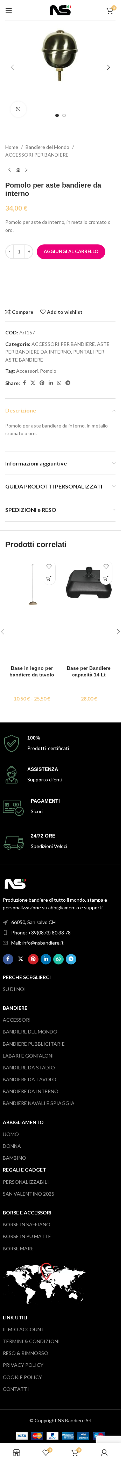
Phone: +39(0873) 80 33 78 (41, 932)
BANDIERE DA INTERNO (30, 1091)
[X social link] (32, 383)
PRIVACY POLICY (23, 1365)
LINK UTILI (15, 1317)
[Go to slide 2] (64, 115)
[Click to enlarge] (18, 109)
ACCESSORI (17, 1020)
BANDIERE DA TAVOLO (29, 1079)
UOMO (11, 1134)
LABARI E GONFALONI (28, 1056)
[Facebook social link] (24, 383)
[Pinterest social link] (42, 383)
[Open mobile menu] (9, 10)
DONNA (12, 1146)
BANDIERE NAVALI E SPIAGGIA (39, 1103)
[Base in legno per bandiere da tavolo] (32, 609)
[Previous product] (9, 170)
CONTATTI (16, 1389)
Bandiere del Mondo (47, 147)
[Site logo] (60, 10)
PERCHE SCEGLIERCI (27, 977)
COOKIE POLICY (22, 1377)
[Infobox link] (60, 743)
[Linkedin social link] (51, 383)
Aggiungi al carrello (71, 251)
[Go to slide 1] (57, 115)
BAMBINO (14, 1158)
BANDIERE (15, 1008)
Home (11, 147)
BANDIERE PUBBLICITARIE (34, 1044)
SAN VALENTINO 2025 (28, 1194)
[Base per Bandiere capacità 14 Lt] (89, 609)
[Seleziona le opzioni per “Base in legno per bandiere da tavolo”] (49, 579)
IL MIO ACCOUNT (23, 1329)
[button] (12, 67)
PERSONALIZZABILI (26, 1182)
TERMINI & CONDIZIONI (31, 1341)
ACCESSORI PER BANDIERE (37, 155)
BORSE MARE (18, 1248)
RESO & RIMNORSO (25, 1353)
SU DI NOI (14, 989)
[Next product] (26, 170)
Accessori (27, 371)
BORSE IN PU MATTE (27, 1236)
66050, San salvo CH (33, 922)
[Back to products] (18, 170)
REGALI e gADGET (24, 1170)
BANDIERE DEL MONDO (30, 1032)
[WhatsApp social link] (59, 383)
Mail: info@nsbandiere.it (37, 943)
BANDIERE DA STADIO (29, 1067)
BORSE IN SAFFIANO (26, 1224)
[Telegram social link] (67, 383)
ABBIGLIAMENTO (23, 1122)
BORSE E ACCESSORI (27, 1212)
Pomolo (48, 371)
